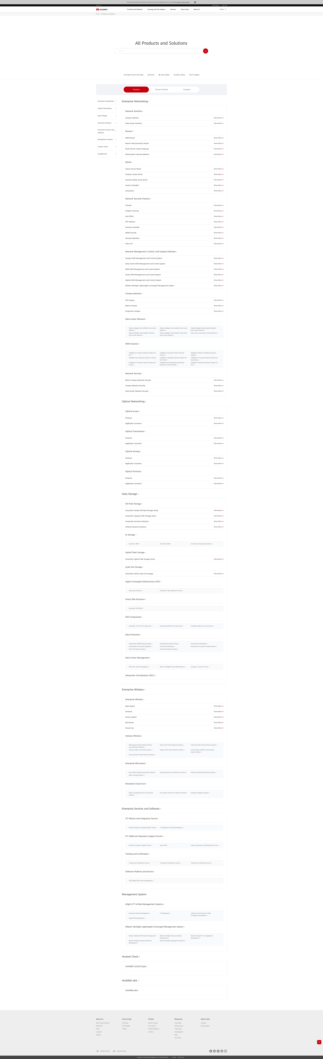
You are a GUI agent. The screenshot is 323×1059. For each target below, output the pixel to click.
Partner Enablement (153, 1029)
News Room (99, 1026)
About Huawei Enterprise (102, 1023)
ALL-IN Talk (178, 1037)
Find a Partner (152, 1026)
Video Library (180, 75)
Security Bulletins (205, 1026)
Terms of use (181, 1057)
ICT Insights (195, 75)
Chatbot (124, 1029)
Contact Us (99, 1032)
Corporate (203, 1023)
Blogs (176, 1035)
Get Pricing (125, 1023)
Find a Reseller (126, 1026)
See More (98, 1035)
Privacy (174, 1057)
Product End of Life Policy (134, 75)
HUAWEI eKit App (105, 1051)
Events (152, 75)
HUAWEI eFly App (121, 1051)
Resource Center (179, 1026)
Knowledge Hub (179, 1032)
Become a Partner (153, 1023)
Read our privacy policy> (183, 2)
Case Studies (165, 75)
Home (97, 14)
